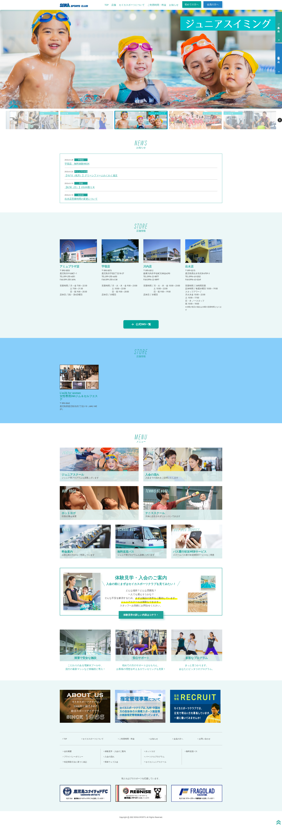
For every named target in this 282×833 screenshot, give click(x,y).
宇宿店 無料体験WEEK (77, 163)
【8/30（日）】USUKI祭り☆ (80, 187)
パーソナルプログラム (154, 756)
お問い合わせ (204, 739)
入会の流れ (109, 756)
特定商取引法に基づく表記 (75, 762)
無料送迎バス (191, 751)
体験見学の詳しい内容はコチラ (141, 614)
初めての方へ (192, 4)
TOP (107, 4)
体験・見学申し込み (278, 58)
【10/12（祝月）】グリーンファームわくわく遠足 (91, 175)
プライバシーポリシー (73, 756)
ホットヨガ (150, 751)
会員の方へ (213, 4)
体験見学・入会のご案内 (115, 751)
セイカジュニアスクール (155, 762)
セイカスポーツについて (132, 4)
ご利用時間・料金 (156, 4)
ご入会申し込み (278, 26)
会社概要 (68, 751)
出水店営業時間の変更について (81, 198)
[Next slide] (280, 120)
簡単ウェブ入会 (111, 762)
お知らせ (173, 4)
